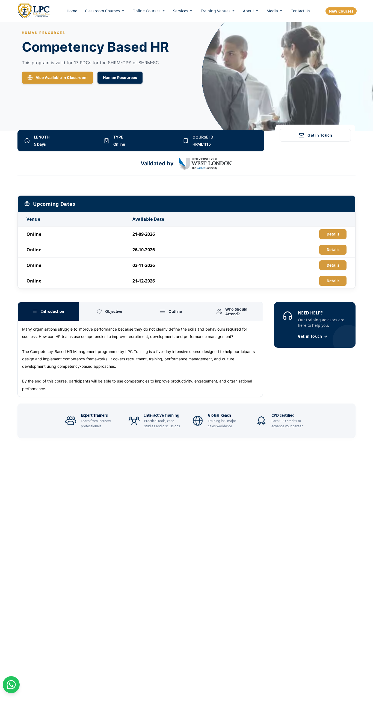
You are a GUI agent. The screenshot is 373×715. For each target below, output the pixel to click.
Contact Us (300, 10)
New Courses (341, 11)
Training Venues (215, 10)
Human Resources (120, 77)
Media (272, 10)
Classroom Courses (102, 10)
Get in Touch (319, 135)
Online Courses (146, 10)
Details (333, 234)
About (248, 10)
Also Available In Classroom (61, 77)
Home (72, 10)
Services (180, 10)
